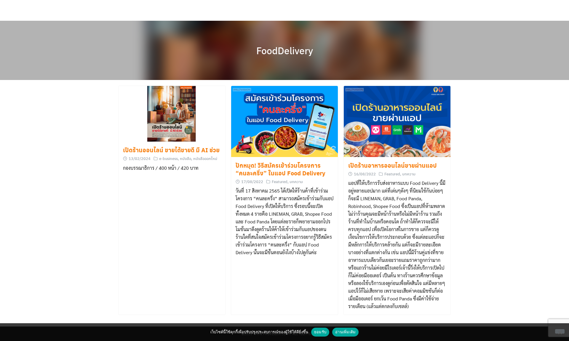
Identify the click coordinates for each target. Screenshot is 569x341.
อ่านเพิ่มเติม (345, 331)
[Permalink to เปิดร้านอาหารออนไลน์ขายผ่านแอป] (397, 121)
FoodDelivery (284, 50)
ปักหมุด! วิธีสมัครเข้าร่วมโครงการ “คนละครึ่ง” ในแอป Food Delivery (280, 169)
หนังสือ (185, 158)
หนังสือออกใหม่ (205, 158)
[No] (560, 331)
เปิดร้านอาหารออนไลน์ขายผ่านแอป (392, 165)
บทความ (296, 181)
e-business (168, 158)
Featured (279, 181)
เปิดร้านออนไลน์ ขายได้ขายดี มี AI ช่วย (171, 149)
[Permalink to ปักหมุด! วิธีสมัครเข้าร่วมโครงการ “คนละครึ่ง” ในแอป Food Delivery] (284, 121)
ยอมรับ (320, 331)
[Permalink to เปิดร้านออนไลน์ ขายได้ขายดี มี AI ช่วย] (172, 114)
